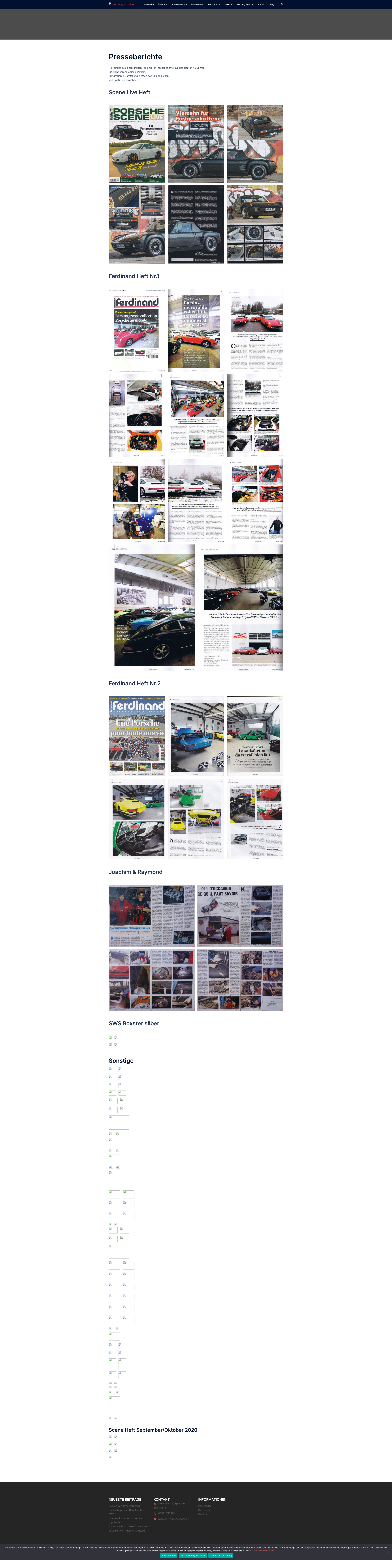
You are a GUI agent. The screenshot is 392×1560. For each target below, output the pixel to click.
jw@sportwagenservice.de (173, 1518)
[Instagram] (263, 1512)
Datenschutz (205, 1510)
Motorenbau (197, 4)
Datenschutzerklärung (263, 1550)
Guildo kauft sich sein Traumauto (128, 1526)
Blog (272, 4)
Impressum (204, 1505)
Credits (202, 1514)
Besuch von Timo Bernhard (124, 1505)
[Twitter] (263, 1503)
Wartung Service (245, 4)
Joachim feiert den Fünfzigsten (127, 1530)
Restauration (214, 4)
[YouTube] (275, 1503)
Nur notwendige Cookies (193, 1555)
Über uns (162, 4)
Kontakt (261, 4)
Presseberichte (179, 4)
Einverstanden (169, 1555)
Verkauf (228, 4)
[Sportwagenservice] (121, 4)
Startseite (149, 4)
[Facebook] (251, 1503)
